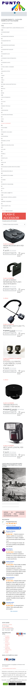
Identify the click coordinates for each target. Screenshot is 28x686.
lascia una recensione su (13, 528)
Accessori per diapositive (7, 36)
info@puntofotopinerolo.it (7, 627)
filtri (2, 119)
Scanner (3, 179)
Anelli (2, 79)
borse (2, 93)
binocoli (3, 88)
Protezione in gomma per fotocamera (10, 166)
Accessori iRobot (5, 32)
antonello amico (10, 602)
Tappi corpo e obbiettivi (6, 192)
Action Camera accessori (7, 66)
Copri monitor (4, 110)
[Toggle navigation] (22, 14)
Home (3, 210)
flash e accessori (5, 123)
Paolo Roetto (9, 549)
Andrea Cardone (10, 561)
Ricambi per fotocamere (7, 175)
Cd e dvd (3, 101)
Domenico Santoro (10, 531)
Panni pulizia (4, 158)
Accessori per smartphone (8, 45)
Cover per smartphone (7, 114)
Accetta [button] (5, 684)
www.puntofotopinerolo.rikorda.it (9, 668)
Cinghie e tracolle (5, 106)
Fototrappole (4, 136)
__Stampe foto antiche (6, 23)
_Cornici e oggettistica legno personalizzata (12, 27)
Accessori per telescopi (7, 49)
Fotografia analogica (6, 132)
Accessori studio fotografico (8, 58)
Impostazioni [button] (12, 684)
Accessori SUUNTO (5, 62)
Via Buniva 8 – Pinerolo (7, 624)
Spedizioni (7, 638)
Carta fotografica (5, 97)
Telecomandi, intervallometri (8, 197)
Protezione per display (7, 171)
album (2, 75)
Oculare (3, 149)
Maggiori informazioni (16, 681)
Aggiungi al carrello (9, 253)
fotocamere (4, 127)
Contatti (6, 652)
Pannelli (3, 153)
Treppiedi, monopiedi (6, 201)
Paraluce (3, 162)
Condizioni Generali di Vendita (7, 644)
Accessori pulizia (5, 53)
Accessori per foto (6, 40)
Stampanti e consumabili (7, 184)
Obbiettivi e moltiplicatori (7, 145)
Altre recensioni (14, 611)
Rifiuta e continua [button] (21, 684)
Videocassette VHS (5, 205)
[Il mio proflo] (5, 14)
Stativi (2, 188)
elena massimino (10, 577)
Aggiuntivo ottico (5, 71)
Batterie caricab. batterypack (8, 84)
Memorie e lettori (5, 140)
